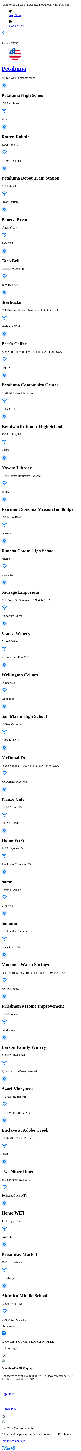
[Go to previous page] (3, 33)
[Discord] (4, 1449)
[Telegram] (13, 1449)
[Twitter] (8, 1449)
